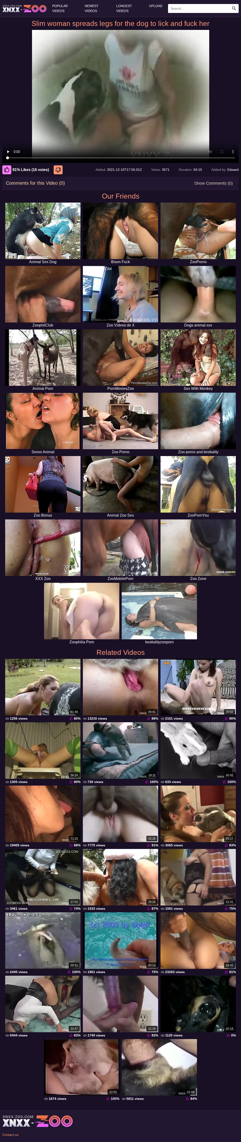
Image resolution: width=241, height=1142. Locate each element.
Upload (155, 6)
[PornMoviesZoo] (120, 357)
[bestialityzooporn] (159, 611)
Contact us (10, 1135)
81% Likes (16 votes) (30, 170)
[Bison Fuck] (120, 231)
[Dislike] (59, 169)
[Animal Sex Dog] (42, 231)
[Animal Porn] (42, 357)
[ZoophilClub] (42, 294)
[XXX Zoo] (42, 547)
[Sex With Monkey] (198, 357)
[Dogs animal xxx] (198, 294)
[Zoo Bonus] (42, 484)
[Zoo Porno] (120, 421)
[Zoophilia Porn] (81, 611)
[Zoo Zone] (198, 547)
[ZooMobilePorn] (120, 547)
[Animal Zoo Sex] (120, 484)
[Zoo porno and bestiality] (198, 421)
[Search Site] (234, 8)
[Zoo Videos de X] (120, 294)
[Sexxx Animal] (42, 421)
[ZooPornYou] (198, 484)
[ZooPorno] (198, 231)
